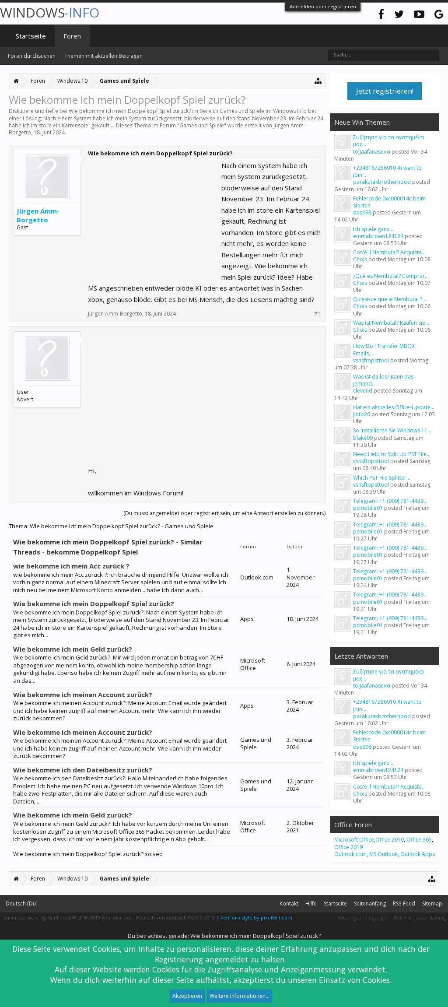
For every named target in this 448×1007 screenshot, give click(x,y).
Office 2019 (348, 847)
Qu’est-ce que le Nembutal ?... (389, 299)
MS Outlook (383, 854)
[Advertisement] (153, 215)
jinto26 (361, 414)
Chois (360, 259)
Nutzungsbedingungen (362, 917)
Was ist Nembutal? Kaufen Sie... (391, 322)
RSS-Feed (404, 903)
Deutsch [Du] (22, 903)
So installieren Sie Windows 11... (392, 430)
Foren (72, 36)
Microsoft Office (354, 839)
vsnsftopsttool (371, 360)
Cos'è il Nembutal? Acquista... (389, 252)
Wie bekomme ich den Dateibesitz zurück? (82, 769)
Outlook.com (350, 854)
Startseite (31, 36)
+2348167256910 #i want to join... (387, 171)
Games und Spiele (201, 125)
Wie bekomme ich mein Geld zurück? (72, 649)
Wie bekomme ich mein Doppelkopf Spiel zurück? (93, 603)
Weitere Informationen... (240, 996)
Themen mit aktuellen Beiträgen (103, 56)
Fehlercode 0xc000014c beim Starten (389, 202)
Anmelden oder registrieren (323, 6)
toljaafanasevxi (371, 151)
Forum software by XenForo (66, 917)
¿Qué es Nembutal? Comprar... (391, 276)
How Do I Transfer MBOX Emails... (384, 349)
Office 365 (419, 839)
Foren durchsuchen (32, 56)
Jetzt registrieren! (384, 91)
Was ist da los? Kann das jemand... (383, 380)
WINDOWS (49, 12)
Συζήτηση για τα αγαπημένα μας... (388, 140)
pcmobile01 (368, 508)
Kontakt (289, 903)
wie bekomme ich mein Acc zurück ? (71, 565)
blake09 (363, 438)
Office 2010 (389, 839)
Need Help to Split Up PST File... (391, 454)
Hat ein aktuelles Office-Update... (393, 407)
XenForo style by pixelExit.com (256, 917)
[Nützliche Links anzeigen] (318, 81)
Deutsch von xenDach (175, 917)
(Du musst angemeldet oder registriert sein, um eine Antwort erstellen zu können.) (224, 513)
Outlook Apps (417, 854)
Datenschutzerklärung (420, 917)
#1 (317, 313)
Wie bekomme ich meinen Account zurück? (82, 694)
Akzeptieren (187, 996)
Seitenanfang (370, 903)
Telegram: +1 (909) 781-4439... (390, 501)
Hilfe (311, 903)
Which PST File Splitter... (381, 477)
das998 (362, 212)
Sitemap (432, 903)
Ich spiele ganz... (373, 229)
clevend (362, 390)
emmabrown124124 (378, 236)
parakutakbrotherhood (382, 182)
